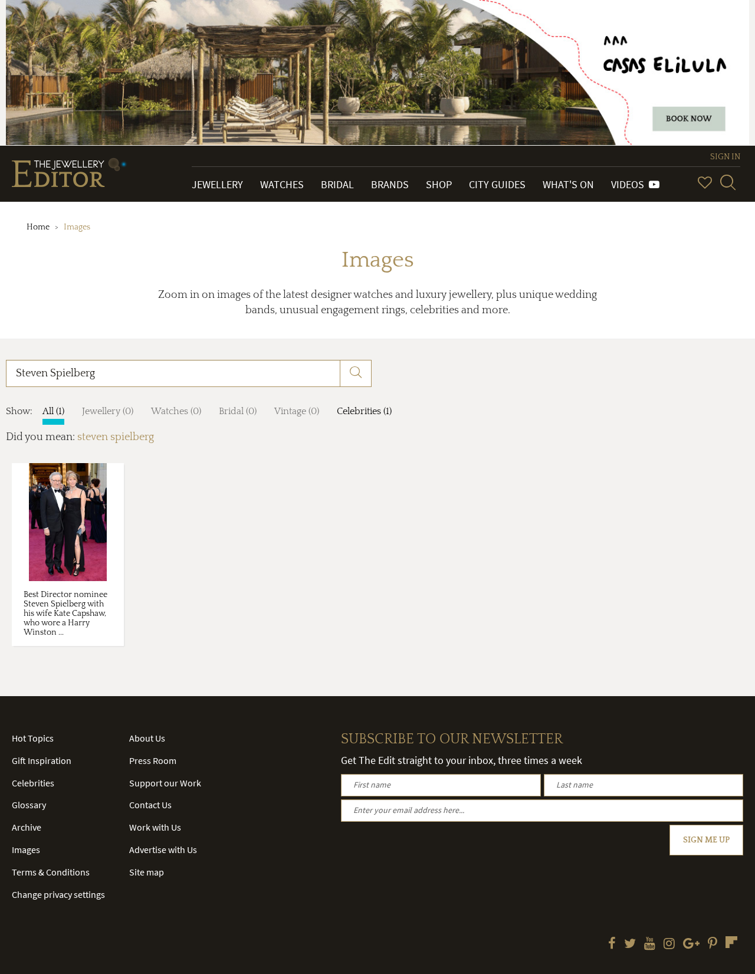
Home (38, 227)
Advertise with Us (163, 849)
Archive (26, 827)
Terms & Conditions (51, 872)
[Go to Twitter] (630, 944)
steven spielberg (115, 437)
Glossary (29, 805)
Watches (282, 184)
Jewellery (217, 184)
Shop (439, 184)
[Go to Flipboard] (731, 942)
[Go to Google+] (691, 944)
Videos (630, 184)
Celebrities (33, 783)
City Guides (497, 184)
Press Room (152, 760)
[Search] (727, 182)
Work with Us (155, 827)
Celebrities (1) (364, 411)
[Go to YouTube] (649, 944)
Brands (390, 184)
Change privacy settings (58, 894)
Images (26, 849)
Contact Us (150, 805)
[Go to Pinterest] (712, 944)
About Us (147, 738)
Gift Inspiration (41, 760)
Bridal (337, 184)
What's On (568, 184)
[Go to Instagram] (669, 944)
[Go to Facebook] (612, 944)
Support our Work (165, 783)
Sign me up (706, 840)
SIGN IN (725, 157)
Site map (146, 872)
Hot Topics (33, 738)
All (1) (53, 411)
